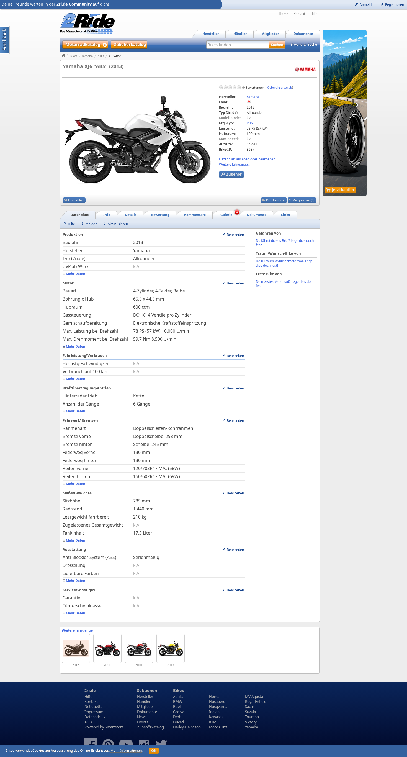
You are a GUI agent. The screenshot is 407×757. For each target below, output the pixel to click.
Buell (177, 706)
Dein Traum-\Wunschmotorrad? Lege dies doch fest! (284, 263)
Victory (251, 722)
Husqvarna (218, 706)
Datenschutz (94, 716)
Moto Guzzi (218, 727)
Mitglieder (145, 706)
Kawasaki (216, 716)
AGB (88, 722)
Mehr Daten (75, 273)
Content (5, 40)
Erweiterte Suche (304, 44)
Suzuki (250, 711)
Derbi (177, 716)
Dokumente (147, 711)
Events (142, 722)
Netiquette (93, 706)
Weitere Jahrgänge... (234, 164)
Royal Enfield (255, 701)
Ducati (178, 722)
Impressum (93, 711)
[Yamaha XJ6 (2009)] (170, 648)
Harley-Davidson (187, 727)
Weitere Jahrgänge (77, 630)
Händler (143, 701)
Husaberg (217, 701)
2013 (100, 56)
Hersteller (145, 696)
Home (283, 14)
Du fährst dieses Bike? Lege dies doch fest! (285, 242)
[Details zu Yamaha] (305, 68)
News (141, 716)
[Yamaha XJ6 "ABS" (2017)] (76, 648)
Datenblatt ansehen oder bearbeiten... (248, 159)
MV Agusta (254, 696)
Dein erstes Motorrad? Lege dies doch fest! (285, 283)
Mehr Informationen (126, 750)
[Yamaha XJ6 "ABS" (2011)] (107, 648)
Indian (214, 711)
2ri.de (90, 690)
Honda (214, 696)
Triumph (252, 716)
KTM (213, 722)
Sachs (249, 706)
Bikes (73, 56)
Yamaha (87, 56)
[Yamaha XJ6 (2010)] (139, 648)
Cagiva (178, 711)
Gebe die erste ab (279, 87)
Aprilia (178, 696)
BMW (177, 701)
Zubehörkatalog (150, 727)
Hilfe (314, 14)
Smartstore (114, 727)
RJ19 (250, 123)
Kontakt (299, 14)
